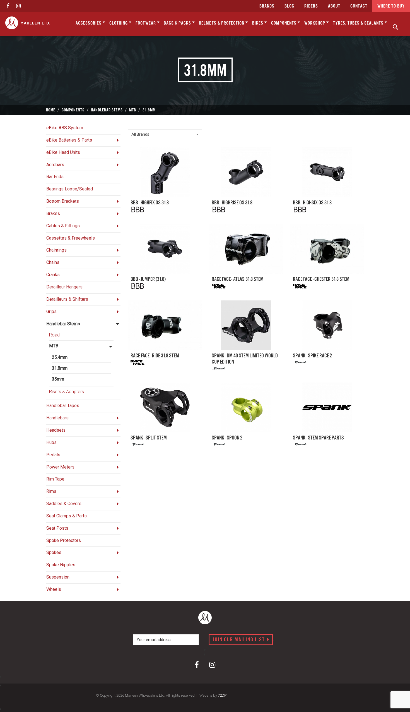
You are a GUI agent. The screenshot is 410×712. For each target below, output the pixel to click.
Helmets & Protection (222, 23)
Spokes (53, 552)
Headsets (56, 430)
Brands (266, 6)
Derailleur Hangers (64, 287)
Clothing (119, 23)
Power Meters (60, 467)
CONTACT (358, 6)
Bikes (258, 23)
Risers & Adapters (66, 391)
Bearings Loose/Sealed (69, 189)
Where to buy (391, 6)
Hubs (51, 442)
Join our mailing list (239, 640)
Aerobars (55, 164)
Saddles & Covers (63, 503)
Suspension (57, 577)
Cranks (53, 274)
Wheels (53, 589)
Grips (51, 311)
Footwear (146, 23)
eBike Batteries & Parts (69, 140)
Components (284, 23)
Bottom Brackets (62, 201)
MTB (53, 345)
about (334, 6)
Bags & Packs (178, 23)
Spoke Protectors (63, 540)
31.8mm (59, 368)
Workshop (315, 23)
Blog (289, 6)
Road (54, 335)
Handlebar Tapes (62, 405)
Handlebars (57, 417)
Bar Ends (55, 176)
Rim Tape (55, 479)
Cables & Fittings (63, 225)
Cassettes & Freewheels (70, 238)
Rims (51, 491)
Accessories (89, 23)
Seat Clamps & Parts (66, 516)
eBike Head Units (63, 152)
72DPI (222, 695)
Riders (311, 6)
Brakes (53, 213)
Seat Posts (57, 528)
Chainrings (56, 250)
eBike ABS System (64, 127)
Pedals (53, 454)
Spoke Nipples (60, 564)
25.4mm (59, 357)
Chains (52, 262)
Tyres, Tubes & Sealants (359, 23)
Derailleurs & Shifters (67, 299)
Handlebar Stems (63, 323)
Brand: (135, 125)
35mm (58, 379)
